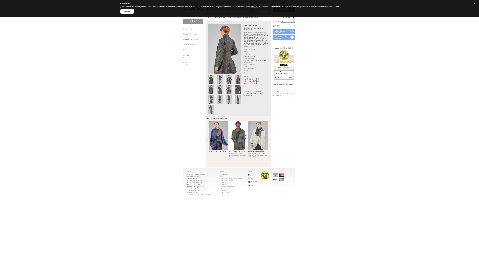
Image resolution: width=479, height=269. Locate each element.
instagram (254, 181)
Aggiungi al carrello (280, 32)
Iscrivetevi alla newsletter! (283, 85)
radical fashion (199, 175)
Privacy (223, 183)
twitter (252, 178)
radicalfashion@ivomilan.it (195, 187)
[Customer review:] (265, 179)
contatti (223, 191)
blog (252, 185)
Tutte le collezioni (190, 45)
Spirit (222, 177)
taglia (276, 22)
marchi (222, 189)
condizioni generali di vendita (231, 179)
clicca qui (254, 7)
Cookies (223, 185)
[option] (219, 141)
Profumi (186, 50)
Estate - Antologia (190, 34)
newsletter (224, 193)
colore (276, 17)
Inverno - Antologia (190, 39)
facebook (253, 175)
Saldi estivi (187, 29)
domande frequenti (227, 187)
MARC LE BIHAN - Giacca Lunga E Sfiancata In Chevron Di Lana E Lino (233, 18)
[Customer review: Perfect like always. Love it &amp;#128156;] (284, 79)
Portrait (223, 175)
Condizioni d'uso (226, 181)
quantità (276, 26)
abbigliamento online (193, 177)
